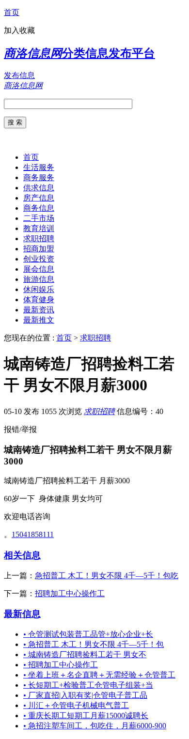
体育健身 (38, 299)
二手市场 (38, 218)
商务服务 (38, 177)
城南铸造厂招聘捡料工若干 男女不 (84, 654)
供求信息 (38, 188)
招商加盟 (38, 249)
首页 (11, 12)
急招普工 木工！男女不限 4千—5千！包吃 (106, 575)
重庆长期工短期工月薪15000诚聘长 (85, 715)
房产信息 (38, 198)
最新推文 (38, 320)
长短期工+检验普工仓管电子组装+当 (88, 685)
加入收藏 (19, 30)
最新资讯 (38, 310)
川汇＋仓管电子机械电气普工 (76, 705)
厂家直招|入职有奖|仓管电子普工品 (85, 695)
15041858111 (33, 534)
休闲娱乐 (38, 289)
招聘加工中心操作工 (70, 593)
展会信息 (38, 269)
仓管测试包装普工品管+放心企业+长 (88, 634)
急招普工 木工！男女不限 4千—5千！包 (93, 644)
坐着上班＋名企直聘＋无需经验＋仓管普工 (99, 675)
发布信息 (19, 75)
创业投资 (38, 259)
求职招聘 (38, 238)
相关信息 (22, 555)
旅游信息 (38, 279)
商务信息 (38, 208)
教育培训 (38, 228)
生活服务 (38, 167)
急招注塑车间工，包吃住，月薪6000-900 (94, 726)
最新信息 (22, 614)
